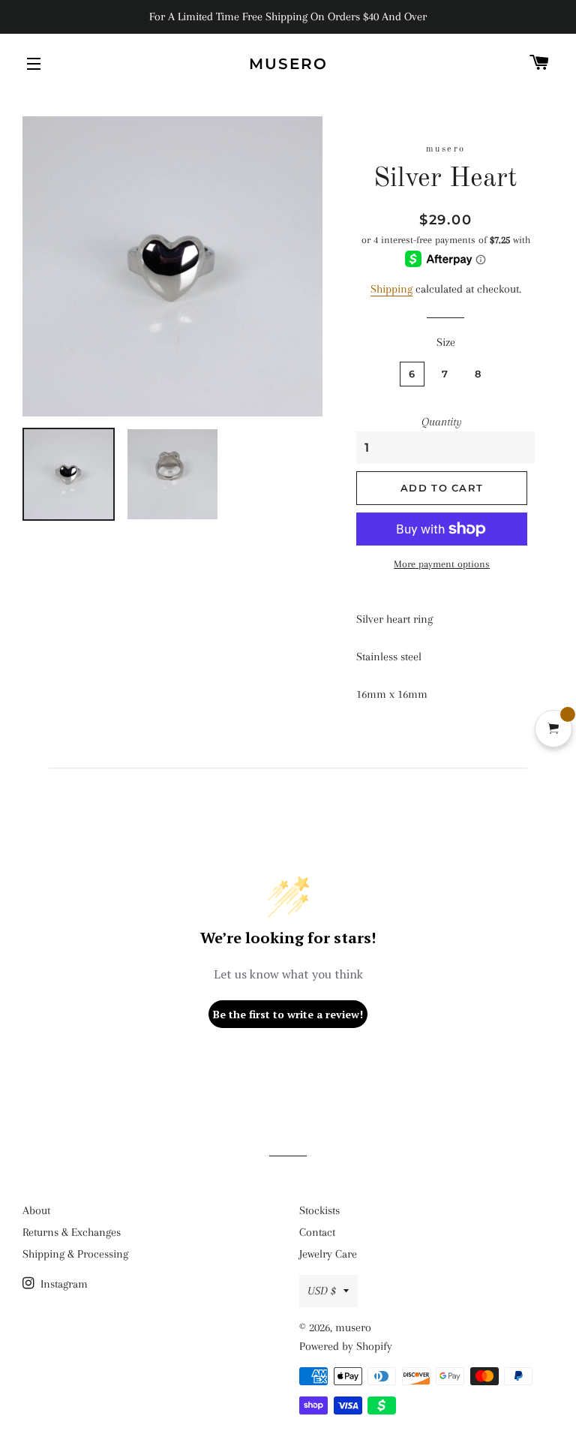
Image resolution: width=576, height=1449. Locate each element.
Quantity (442, 421)
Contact (317, 1232)
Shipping (391, 289)
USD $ (322, 1290)
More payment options (442, 564)
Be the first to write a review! (288, 1014)
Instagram (63, 1284)
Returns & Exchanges (71, 1232)
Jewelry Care (328, 1254)
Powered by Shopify (345, 1346)
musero (288, 64)
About (36, 1210)
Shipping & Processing (75, 1254)
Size (445, 342)
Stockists (319, 1210)
